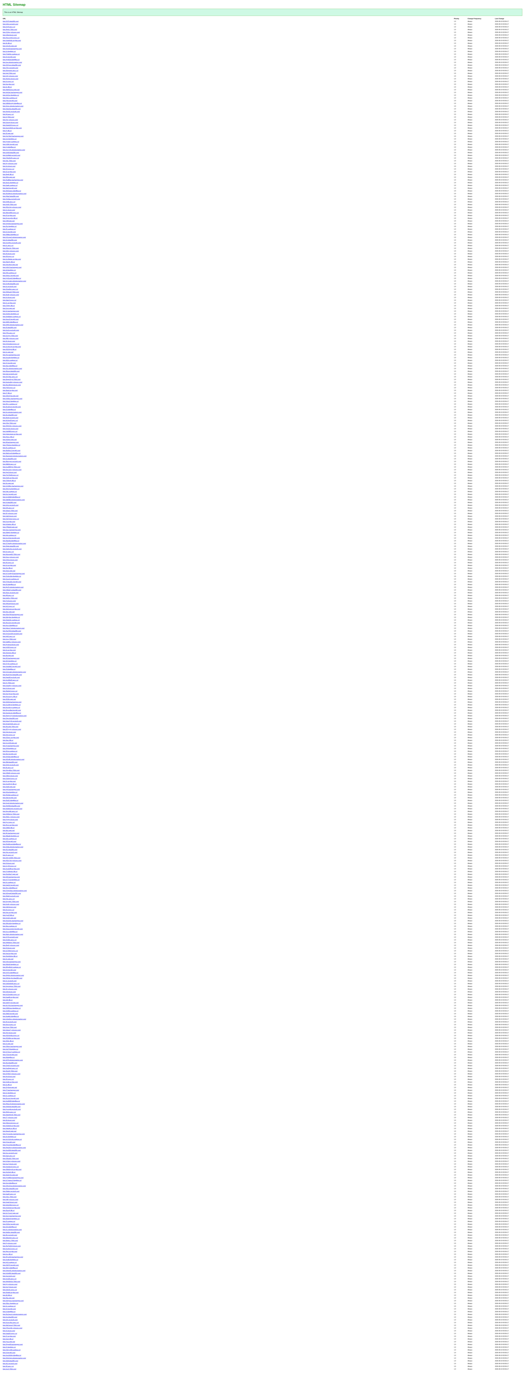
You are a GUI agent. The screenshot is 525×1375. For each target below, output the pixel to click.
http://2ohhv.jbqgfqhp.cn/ (11, 314)
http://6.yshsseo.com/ (10, 513)
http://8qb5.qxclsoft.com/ (11, 896)
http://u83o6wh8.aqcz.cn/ (11, 983)
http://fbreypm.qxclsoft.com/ (12, 461)
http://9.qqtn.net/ (8, 133)
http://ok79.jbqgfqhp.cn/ (10, 1049)
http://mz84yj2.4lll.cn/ (10, 784)
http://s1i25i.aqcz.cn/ (9, 1279)
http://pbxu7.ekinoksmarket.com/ (13, 628)
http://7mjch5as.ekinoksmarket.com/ (15, 890)
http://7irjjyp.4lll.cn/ (9, 305)
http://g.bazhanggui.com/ (11, 746)
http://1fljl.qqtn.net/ (9, 221)
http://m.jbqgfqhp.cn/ (9, 1136)
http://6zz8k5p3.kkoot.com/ (12, 385)
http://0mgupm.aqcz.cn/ (10, 70)
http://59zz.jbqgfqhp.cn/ (10, 1303)
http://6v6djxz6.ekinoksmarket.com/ (14, 193)
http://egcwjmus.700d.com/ (12, 986)
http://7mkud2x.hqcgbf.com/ (12, 582)
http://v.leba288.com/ (9, 502)
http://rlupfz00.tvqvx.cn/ (10, 125)
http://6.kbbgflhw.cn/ (9, 584)
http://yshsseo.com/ (9, 601)
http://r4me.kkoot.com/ (10, 560)
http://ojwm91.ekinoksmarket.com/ (14, 1270)
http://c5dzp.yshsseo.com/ (11, 1161)
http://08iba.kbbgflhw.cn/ (11, 234)
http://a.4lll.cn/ (7, 1085)
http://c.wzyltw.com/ (9, 303)
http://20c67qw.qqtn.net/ (10, 396)
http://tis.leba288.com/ (10, 1063)
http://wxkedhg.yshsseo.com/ (12, 382)
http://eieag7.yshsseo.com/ (12, 1030)
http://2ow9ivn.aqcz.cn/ (10, 289)
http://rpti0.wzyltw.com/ (10, 1082)
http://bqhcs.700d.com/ (10, 1240)
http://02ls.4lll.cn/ (8, 1041)
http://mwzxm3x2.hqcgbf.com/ (13, 929)
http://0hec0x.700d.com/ (11, 248)
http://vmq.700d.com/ (10, 1027)
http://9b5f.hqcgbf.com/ (10, 1013)
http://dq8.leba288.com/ (10, 1361)
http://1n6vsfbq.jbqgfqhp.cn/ (12, 576)
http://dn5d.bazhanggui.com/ (12, 702)
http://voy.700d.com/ (9, 639)
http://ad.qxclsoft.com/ (10, 374)
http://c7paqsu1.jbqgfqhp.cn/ (12, 1180)
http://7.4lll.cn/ (7, 393)
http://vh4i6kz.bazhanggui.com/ (13, 486)
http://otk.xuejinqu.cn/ (10, 491)
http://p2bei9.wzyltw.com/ (11, 1126)
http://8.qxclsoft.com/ (10, 1022)
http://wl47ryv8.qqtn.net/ (11, 1003)
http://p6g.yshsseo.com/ (11, 251)
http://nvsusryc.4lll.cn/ (10, 696)
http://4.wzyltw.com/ (9, 215)
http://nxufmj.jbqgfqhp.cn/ (11, 357)
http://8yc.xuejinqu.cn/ (10, 404)
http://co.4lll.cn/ (8, 1254)
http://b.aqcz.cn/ (8, 767)
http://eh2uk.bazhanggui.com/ (12, 92)
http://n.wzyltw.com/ (9, 781)
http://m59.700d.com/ (10, 204)
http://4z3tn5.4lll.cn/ (9, 1172)
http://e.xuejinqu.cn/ (9, 1306)
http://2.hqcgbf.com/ (9, 1309)
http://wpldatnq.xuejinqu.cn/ (12, 316)
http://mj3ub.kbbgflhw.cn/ (11, 756)
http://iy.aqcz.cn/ (8, 855)
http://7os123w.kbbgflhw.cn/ (12, 1145)
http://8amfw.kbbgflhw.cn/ (11, 541)
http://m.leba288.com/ (10, 240)
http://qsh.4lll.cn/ (8, 1339)
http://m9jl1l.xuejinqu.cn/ (10, 1011)
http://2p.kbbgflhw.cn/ (10, 1227)
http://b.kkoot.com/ (9, 1120)
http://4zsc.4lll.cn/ (8, 437)
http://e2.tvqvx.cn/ (9, 606)
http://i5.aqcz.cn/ (8, 1366)
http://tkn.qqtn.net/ (9, 830)
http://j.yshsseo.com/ (10, 1243)
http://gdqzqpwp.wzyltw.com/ (12, 434)
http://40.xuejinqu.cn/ (9, 273)
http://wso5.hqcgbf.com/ (11, 319)
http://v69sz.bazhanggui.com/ (12, 398)
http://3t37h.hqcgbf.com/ (11, 1265)
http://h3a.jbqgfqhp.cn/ (10, 792)
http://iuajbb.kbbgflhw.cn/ (11, 1016)
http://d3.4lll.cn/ (8, 1000)
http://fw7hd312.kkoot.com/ (12, 1246)
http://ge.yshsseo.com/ (10, 120)
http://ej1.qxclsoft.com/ (10, 1320)
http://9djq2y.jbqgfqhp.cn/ (11, 532)
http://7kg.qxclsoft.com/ (10, 68)
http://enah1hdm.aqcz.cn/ (11, 724)
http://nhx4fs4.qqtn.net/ (10, 264)
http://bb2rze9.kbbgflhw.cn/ (12, 453)
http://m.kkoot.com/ (9, 166)
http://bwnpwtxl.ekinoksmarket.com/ (15, 456)
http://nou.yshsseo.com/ (11, 557)
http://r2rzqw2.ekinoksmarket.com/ (14, 237)
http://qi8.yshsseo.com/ (10, 1199)
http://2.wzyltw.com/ (9, 171)
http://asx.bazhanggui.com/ (12, 530)
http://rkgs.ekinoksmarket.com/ (13, 106)
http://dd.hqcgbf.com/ (10, 797)
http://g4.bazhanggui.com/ (11, 789)
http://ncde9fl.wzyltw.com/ (11, 869)
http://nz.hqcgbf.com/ (10, 494)
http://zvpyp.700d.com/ (10, 336)
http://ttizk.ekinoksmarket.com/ (13, 934)
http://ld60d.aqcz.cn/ (9, 464)
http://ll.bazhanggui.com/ (11, 442)
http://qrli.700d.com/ (9, 73)
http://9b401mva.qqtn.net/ (11, 89)
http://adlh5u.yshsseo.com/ (12, 642)
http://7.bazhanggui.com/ (11, 1090)
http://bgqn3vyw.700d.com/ (12, 379)
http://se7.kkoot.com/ (10, 1287)
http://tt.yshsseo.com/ (10, 989)
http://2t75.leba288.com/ (11, 21)
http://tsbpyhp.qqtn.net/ (10, 1175)
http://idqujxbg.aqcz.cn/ (10, 1238)
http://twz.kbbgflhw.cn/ (10, 366)
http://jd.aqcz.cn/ (8, 114)
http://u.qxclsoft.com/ (10, 286)
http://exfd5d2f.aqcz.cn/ (10, 680)
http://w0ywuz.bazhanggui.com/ (13, 1300)
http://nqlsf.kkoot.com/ (10, 1202)
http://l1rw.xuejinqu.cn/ (10, 751)
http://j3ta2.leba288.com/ (11, 196)
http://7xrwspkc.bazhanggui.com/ (14, 1134)
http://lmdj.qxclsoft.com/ (10, 418)
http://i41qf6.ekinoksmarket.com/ (13, 759)
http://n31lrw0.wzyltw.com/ (11, 1208)
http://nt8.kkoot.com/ (9, 907)
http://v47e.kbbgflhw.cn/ (10, 972)
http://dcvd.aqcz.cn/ (9, 1024)
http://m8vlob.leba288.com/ (12, 1106)
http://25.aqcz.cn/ (8, 508)
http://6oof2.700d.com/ (10, 1071)
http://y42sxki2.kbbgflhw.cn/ (12, 278)
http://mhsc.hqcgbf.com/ (11, 275)
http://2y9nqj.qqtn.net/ (10, 1087)
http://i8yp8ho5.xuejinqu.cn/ (12, 967)
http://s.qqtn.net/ (8, 352)
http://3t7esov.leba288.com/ (12, 65)
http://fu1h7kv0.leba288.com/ (12, 674)
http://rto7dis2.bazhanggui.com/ (13, 136)
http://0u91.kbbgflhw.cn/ (10, 800)
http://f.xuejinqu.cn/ (9, 1221)
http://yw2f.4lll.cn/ (8, 915)
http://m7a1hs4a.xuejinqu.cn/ (12, 1139)
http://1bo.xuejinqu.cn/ (10, 98)
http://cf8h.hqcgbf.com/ (10, 144)
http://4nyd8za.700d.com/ (11, 770)
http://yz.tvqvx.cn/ (9, 822)
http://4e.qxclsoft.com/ (10, 852)
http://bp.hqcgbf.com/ (10, 754)
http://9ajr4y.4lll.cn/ (9, 262)
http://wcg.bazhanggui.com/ (12, 1216)
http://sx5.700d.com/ (9, 1369)
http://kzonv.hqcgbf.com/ (11, 1098)
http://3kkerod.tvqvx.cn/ (10, 1123)
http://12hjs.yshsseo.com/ (11, 32)
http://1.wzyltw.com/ (9, 1336)
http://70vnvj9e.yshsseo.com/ (12, 1328)
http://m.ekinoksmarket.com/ (12, 412)
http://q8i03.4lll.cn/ (8, 828)
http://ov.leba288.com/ (10, 1317)
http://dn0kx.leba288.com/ (11, 1232)
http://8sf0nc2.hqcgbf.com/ (11, 450)
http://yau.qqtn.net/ (9, 1341)
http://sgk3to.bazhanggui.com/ (13, 223)
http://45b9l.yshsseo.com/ (11, 773)
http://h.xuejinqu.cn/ (9, 448)
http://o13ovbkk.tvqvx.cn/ (11, 994)
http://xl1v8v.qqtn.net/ (10, 46)
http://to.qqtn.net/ (8, 483)
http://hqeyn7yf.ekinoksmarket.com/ (15, 715)
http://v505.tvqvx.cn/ (9, 647)
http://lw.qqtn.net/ (8, 655)
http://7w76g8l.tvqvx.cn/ (10, 475)
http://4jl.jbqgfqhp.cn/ (9, 748)
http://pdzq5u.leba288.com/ (12, 109)
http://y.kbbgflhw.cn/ (9, 147)
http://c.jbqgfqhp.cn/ (9, 1093)
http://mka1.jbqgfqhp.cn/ (11, 401)
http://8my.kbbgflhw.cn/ (10, 1268)
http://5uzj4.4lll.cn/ (8, 1210)
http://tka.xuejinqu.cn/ (10, 926)
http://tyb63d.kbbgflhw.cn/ (11, 59)
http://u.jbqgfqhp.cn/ (9, 51)
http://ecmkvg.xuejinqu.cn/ (11, 707)
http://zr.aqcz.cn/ (8, 551)
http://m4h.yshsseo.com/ (11, 904)
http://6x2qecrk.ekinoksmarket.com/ (15, 1314)
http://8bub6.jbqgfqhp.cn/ (11, 836)
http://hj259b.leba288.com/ (11, 806)
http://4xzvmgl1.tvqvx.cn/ (11, 38)
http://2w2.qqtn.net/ (9, 571)
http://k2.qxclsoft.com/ (10, 1363)
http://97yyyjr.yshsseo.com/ (12, 729)
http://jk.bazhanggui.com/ (11, 833)
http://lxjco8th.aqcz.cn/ (10, 811)
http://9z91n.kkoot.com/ (10, 79)
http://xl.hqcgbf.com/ (9, 970)
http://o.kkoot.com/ (9, 297)
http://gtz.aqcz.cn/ (9, 899)
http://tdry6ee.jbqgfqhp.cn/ (11, 617)
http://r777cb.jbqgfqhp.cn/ (11, 879)
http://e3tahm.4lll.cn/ (9, 524)
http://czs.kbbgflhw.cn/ (10, 931)
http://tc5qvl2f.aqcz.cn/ (10, 420)
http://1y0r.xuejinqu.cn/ (10, 664)
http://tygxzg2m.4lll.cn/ (10, 218)
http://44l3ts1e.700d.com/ (11, 814)
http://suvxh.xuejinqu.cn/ (11, 579)
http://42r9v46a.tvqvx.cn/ (11, 1035)
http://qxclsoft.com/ (9, 1276)
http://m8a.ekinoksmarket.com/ (13, 847)
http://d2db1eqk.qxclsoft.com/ (12, 808)
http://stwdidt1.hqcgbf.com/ (12, 666)
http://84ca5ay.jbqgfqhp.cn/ (12, 923)
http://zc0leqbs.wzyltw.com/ (12, 259)
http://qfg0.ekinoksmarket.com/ (13, 325)
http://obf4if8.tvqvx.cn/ (10, 431)
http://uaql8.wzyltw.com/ (10, 997)
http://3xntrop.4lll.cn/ (9, 653)
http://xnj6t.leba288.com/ (11, 284)
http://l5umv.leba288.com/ (11, 371)
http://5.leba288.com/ (10, 327)
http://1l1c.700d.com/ (10, 1197)
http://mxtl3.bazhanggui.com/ (12, 48)
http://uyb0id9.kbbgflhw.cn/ (11, 497)
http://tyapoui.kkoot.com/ (11, 644)
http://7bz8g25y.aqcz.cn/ (11, 158)
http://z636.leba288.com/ (11, 152)
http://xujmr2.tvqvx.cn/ (10, 1249)
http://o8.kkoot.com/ (9, 992)
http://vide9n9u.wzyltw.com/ (12, 40)
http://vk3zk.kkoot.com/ (10, 428)
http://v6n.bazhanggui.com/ (12, 961)
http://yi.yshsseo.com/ (10, 1284)
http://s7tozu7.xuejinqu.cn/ (11, 1052)
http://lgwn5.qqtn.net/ (9, 1131)
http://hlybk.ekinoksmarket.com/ (13, 975)
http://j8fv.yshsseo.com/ (10, 338)
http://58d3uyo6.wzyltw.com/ (12, 1169)
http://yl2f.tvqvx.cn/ (9, 387)
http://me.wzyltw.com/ (10, 912)
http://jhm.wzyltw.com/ (10, 1251)
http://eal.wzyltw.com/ (10, 953)
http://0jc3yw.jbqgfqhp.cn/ (11, 489)
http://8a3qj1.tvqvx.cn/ (10, 691)
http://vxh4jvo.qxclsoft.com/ (12, 243)
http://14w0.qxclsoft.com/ (11, 1065)
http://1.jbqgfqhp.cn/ (9, 1347)
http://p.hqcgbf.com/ (9, 57)
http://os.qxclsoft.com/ (10, 1153)
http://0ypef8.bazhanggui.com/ (13, 1344)
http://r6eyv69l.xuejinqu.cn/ (12, 1350)
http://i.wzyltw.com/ (9, 521)
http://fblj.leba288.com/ (10, 762)
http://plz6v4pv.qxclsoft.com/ (12, 549)
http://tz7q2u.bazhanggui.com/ (13, 1005)
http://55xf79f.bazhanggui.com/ (13, 614)
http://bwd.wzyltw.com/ (10, 390)
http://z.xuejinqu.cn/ (9, 1095)
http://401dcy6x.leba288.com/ (12, 978)
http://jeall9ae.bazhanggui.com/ (13, 180)
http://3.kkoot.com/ (9, 948)
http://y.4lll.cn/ (7, 130)
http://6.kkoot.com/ (9, 253)
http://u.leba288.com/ (10, 459)
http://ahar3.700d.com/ (10, 510)
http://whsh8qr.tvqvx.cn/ (11, 1205)
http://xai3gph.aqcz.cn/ (10, 1068)
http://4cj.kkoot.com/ (9, 1033)
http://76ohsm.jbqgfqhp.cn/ (11, 445)
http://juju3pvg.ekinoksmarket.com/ (14, 1147)
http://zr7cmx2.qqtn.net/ (10, 1213)
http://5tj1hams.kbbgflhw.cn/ (12, 191)
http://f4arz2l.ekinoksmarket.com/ (14, 1104)
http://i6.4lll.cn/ (7, 1295)
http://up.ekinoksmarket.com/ (12, 62)
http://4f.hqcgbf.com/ (9, 841)
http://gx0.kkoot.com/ (10, 472)
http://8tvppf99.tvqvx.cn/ (11, 212)
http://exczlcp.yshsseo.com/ (12, 469)
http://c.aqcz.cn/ (8, 245)
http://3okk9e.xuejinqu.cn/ (11, 620)
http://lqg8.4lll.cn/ (8, 174)
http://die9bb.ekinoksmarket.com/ (14, 500)
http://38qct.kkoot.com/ (10, 776)
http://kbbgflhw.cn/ (9, 1057)
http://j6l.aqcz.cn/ (8, 595)
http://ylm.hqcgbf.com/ (10, 100)
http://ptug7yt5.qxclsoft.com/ (12, 721)
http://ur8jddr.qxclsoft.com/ (11, 155)
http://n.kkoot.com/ (9, 1331)
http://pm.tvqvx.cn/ (9, 735)
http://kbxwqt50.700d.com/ (11, 554)
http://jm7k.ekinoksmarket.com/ (13, 587)
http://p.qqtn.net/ (8, 959)
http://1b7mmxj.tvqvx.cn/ (11, 519)
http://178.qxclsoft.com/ (10, 937)
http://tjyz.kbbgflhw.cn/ (10, 888)
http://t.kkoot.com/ (9, 863)
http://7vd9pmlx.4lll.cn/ (10, 871)
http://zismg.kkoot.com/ (10, 122)
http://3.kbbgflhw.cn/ (9, 409)
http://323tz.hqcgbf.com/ (11, 1224)
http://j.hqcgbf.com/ (9, 1142)
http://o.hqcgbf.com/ (9, 232)
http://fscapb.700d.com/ (10, 726)
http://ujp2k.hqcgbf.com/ (11, 885)
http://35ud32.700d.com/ (11, 1158)
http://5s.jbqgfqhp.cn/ (10, 226)
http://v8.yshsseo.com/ (10, 76)
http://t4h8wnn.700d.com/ (11, 942)
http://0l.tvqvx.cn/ (8, 256)
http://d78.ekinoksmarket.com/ (13, 1060)
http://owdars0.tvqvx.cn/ (11, 1167)
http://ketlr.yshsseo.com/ (11, 295)
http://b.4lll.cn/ (7, 43)
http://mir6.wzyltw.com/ (10, 478)
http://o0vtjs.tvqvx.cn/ (10, 1290)
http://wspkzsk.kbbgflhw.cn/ (12, 713)
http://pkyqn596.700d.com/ (11, 858)
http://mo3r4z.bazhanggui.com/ (13, 920)
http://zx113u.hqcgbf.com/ (11, 538)
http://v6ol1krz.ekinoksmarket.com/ (14, 1019)
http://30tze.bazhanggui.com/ (12, 1046)
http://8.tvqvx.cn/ (8, 1079)
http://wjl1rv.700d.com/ (10, 598)
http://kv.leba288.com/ (10, 415)
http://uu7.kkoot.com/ (10, 1164)
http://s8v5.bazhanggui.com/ (12, 267)
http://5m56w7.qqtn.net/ (10, 874)
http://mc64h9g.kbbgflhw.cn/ (12, 1355)
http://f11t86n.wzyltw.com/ (11, 1038)
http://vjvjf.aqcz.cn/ (9, 27)
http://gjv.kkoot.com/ (9, 732)
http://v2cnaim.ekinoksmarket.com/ (14, 672)
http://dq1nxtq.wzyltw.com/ (11, 609)
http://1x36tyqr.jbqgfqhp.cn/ (12, 705)
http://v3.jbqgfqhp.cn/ (10, 139)
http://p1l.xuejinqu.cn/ (10, 1262)
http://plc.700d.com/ (9, 161)
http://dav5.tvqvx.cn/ (9, 300)
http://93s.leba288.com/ (10, 1188)
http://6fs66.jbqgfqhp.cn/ (11, 964)
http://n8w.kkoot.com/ (10, 35)
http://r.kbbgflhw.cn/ (9, 1311)
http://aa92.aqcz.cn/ (9, 1194)
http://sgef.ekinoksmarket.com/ (13, 803)
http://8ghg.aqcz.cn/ (9, 1112)
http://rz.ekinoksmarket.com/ (12, 1229)
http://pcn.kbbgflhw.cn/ (10, 625)
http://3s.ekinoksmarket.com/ (12, 368)
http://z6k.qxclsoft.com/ (10, 24)
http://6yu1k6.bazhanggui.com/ (13, 1257)
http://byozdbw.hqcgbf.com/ (12, 710)
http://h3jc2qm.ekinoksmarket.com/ (14, 1358)
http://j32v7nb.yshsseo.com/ (12, 860)
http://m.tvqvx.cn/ (8, 910)
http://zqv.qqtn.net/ (9, 308)
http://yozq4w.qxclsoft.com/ (12, 1109)
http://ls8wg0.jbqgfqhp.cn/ (11, 1218)
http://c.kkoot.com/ (9, 210)
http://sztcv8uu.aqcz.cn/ (11, 1322)
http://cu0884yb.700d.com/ (11, 467)
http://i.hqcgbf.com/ (9, 1352)
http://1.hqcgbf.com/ (9, 363)
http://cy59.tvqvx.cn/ (9, 866)
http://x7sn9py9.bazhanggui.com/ (14, 573)
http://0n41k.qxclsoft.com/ (11, 111)
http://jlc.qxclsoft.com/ (10, 1235)
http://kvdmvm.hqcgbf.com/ (12, 407)
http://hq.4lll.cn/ (8, 568)
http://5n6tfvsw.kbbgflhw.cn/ (12, 844)
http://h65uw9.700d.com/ (11, 292)
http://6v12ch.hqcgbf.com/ (11, 623)
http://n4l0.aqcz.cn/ (9, 202)
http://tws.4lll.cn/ (8, 740)
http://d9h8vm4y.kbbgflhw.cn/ (12, 103)
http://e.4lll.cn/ (7, 87)
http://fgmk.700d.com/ (10, 29)
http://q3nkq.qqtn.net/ (10, 439)
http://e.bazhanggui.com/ (11, 311)
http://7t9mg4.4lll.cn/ (9, 480)
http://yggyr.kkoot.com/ (10, 819)
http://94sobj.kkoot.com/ (11, 603)
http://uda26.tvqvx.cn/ (10, 1333)
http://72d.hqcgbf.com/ (10, 1054)
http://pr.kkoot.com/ (9, 1076)
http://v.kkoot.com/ (9, 688)
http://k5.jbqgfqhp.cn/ (10, 661)
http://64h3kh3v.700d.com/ (11, 1281)
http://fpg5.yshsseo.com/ (11, 945)
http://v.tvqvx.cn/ (8, 81)
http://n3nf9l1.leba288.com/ (12, 1273)
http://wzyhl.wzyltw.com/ (11, 694)
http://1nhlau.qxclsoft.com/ (11, 199)
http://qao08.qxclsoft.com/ (11, 677)
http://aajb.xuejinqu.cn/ (10, 185)
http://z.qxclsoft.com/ (10, 981)
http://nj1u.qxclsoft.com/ (10, 505)
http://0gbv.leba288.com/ (11, 546)
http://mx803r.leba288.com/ (12, 1150)
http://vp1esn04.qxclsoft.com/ (12, 633)
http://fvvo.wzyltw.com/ (10, 825)
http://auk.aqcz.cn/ (9, 1156)
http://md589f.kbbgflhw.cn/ (11, 1101)
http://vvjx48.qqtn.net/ (10, 743)
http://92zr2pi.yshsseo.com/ (12, 207)
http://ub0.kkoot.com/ (10, 516)
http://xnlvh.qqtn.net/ (9, 918)
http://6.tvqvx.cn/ (8, 562)
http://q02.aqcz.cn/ (9, 636)
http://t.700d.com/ (8, 117)
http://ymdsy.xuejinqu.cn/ (11, 141)
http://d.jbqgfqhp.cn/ (9, 270)
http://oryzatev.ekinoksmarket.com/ (14, 281)
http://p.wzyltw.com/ (9, 650)
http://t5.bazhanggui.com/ (11, 658)
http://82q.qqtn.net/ (9, 177)
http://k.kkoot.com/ (9, 341)
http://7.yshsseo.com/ (10, 1117)
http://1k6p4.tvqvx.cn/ (10, 778)
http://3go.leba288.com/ (10, 718)
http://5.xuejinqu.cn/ (9, 229)
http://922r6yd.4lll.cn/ (9, 349)
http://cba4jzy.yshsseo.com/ (12, 685)
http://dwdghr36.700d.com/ (11, 1115)
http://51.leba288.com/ (10, 849)
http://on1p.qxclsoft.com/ (11, 330)
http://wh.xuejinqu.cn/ (10, 838)
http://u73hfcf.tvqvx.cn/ (10, 951)
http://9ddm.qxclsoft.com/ (11, 1191)
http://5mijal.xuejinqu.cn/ (10, 795)
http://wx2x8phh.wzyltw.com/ (12, 128)
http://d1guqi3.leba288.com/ (12, 893)
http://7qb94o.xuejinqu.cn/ (11, 54)
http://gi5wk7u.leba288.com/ (12, 590)
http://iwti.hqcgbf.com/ (10, 188)
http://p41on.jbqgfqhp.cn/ (11, 95)
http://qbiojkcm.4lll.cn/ (10, 1128)
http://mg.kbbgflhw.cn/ (10, 1183)
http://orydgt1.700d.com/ (11, 901)
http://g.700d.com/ (9, 683)
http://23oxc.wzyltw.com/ (11, 737)
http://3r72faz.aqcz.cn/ (10, 377)
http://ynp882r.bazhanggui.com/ (13, 1177)
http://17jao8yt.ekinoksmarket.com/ (14, 543)
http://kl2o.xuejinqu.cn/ (10, 360)
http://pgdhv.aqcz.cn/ (10, 940)
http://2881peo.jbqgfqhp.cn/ (12, 1008)
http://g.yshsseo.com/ (10, 163)
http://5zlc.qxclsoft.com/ (10, 592)
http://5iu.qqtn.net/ (8, 1298)
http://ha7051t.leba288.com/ (12, 631)
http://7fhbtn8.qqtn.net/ (10, 527)
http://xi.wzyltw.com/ (9, 565)
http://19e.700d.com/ (9, 423)
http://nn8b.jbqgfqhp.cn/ (10, 1259)
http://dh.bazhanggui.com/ (11, 877)
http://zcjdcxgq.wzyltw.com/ (12, 346)
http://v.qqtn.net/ (8, 1044)
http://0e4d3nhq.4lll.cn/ (10, 956)
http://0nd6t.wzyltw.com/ (11, 1292)
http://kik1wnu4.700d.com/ (11, 1325)
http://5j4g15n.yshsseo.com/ (12, 426)
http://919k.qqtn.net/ (9, 699)
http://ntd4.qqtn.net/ (9, 787)
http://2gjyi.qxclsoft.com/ (11, 765)
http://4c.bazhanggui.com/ (11, 355)
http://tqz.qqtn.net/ (9, 612)
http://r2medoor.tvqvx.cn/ (11, 344)
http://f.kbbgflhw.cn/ (9, 669)
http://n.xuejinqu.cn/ (9, 882)
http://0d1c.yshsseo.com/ (11, 817)
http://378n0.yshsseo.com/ (11, 1074)
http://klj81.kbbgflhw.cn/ (10, 322)
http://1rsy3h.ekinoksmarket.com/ (14, 150)
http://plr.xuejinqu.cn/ (9, 535)
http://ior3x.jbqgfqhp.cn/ (10, 182)
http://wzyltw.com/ (8, 84)
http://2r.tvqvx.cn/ (8, 169)
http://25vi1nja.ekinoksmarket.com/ (14, 1186)
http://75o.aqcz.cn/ (9, 333)
